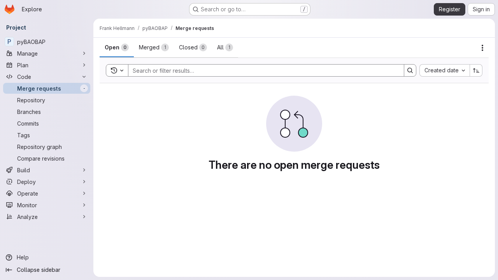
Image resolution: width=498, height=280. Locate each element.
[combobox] (444, 70)
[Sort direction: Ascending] (476, 70)
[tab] (117, 47)
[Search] (410, 70)
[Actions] (482, 48)
